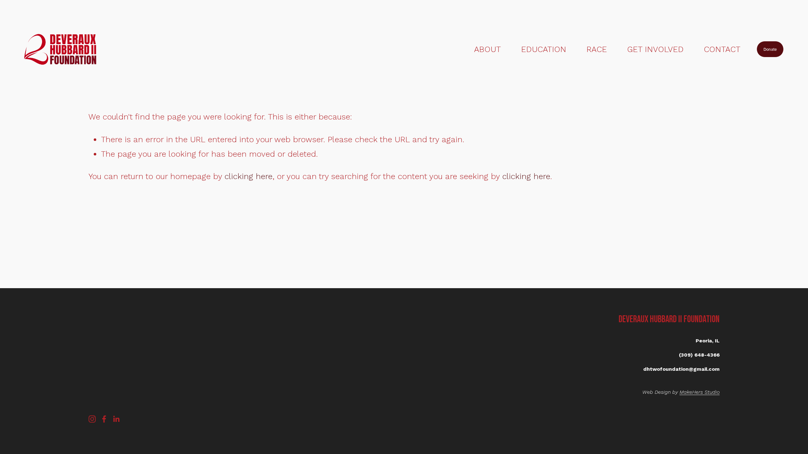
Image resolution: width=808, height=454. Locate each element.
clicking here (248, 176)
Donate (770, 49)
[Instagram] (92, 419)
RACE (596, 49)
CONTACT (722, 49)
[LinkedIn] (116, 419)
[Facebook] (104, 419)
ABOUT (487, 49)
